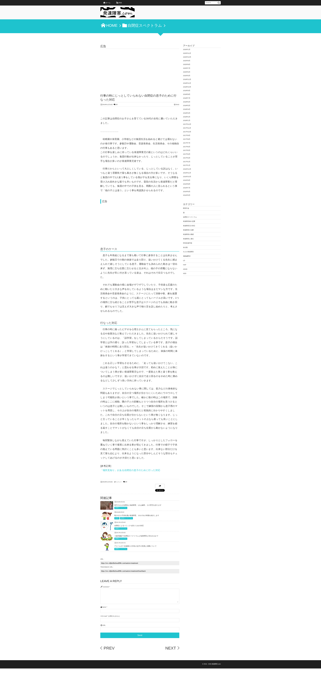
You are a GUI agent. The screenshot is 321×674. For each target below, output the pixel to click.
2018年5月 (186, 105)
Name (104, 607)
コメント (119, 482)
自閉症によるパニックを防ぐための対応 (129, 526)
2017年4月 (186, 154)
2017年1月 (186, 165)
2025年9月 (186, 61)
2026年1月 (186, 49)
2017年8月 (186, 139)
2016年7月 (186, 188)
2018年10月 (187, 87)
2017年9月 (186, 135)
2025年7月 (186, 68)
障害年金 (186, 208)
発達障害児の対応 (189, 226)
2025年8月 (186, 64)
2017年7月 (186, 143)
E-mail (105, 616)
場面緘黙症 (187, 256)
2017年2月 (186, 162)
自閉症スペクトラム (121, 508)
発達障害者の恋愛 (189, 221)
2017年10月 (187, 132)
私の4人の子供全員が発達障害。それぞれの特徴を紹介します (136, 515)
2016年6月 (186, 191)
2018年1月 (186, 120)
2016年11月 (187, 173)
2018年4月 (186, 109)
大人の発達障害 (188, 252)
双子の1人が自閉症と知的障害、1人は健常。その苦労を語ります (138, 505)
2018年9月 (186, 90)
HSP (184, 265)
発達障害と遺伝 (188, 239)
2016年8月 (186, 184)
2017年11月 (187, 128)
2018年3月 (186, 113)
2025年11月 (187, 53)
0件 (116, 104)
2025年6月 (186, 72)
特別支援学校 (187, 243)
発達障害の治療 (188, 230)
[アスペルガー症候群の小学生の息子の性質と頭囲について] (106, 550)
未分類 (185, 247)
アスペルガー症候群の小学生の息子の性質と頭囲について (135, 546)
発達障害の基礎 (188, 234)
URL (104, 625)
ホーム (108, 3)
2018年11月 (187, 83)
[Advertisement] (139, 67)
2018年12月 (187, 79)
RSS (120, 3)
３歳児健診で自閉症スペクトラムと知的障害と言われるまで (136, 536)
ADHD (117, 518)
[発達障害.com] (117, 13)
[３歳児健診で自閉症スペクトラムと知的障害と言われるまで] (106, 539)
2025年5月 (186, 75)
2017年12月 (187, 124)
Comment (106, 587)
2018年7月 (186, 98)
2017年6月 (186, 147)
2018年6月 (186, 102)
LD (184, 260)
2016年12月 (187, 169)
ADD (184, 273)
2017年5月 (186, 150)
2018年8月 (186, 94)
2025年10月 (187, 57)
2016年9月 (186, 180)
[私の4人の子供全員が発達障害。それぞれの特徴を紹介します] (106, 519)
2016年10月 (187, 176)
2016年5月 (186, 195)
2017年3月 (186, 158)
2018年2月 (186, 117)
